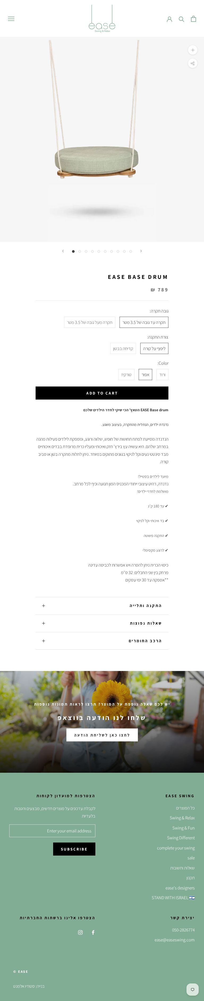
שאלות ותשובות (182, 868)
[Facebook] (93, 932)
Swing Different (181, 838)
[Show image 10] (130, 251)
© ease (20, 971)
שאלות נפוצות (146, 623)
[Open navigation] (11, 18)
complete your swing (176, 848)
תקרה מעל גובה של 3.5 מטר (89, 322)
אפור (145, 374)
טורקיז (126, 374)
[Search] (181, 19)
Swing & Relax (182, 818)
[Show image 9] (124, 251)
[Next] (141, 251)
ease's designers (180, 888)
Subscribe (74, 849)
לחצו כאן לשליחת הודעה (102, 735)
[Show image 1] (73, 251)
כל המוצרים (185, 808)
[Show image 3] (86, 251)
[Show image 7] (111, 251)
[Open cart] (193, 19)
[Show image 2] (79, 251)
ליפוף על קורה (154, 348)
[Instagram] (80, 932)
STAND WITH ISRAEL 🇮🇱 (173, 898)
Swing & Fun (183, 828)
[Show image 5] (98, 251)
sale (191, 858)
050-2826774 (183, 930)
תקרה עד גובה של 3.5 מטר (143, 322)
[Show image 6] (105, 251)
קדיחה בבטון (123, 348)
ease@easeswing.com (175, 940)
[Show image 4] (92, 251)
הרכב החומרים (145, 640)
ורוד (162, 374)
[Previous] (63, 251)
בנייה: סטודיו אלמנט (29, 986)
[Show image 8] (118, 251)
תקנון (190, 878)
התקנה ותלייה (146, 605)
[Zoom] (192, 50)
